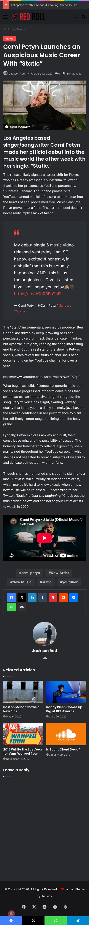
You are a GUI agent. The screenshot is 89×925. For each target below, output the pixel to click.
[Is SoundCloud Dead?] (66, 734)
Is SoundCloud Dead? (63, 749)
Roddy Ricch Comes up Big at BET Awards (64, 709)
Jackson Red (17, 73)
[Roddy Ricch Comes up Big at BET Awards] (66, 692)
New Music (22, 582)
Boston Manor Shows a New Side (21, 709)
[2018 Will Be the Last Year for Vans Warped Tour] (23, 734)
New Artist (60, 573)
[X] (21, 597)
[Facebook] (11, 597)
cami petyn (30, 573)
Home (10, 29)
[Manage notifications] (11, 913)
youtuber (70, 582)
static (46, 582)
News (21, 29)
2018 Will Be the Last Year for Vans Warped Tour (23, 751)
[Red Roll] (28, 17)
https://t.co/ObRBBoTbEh (38, 293)
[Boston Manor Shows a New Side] (23, 692)
